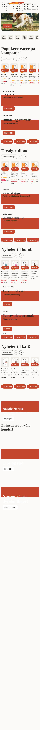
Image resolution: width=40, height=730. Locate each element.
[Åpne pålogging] (8, 4)
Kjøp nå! (7, 26)
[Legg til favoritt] (6, 66)
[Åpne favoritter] (3, 4)
